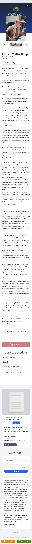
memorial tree (21, 331)
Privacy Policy (12, 537)
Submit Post (16, 471)
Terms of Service (20, 537)
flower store (19, 334)
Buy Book (16, 423)
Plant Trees (22, 372)
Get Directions (9, 372)
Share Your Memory (10, 445)
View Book (7, 423)
